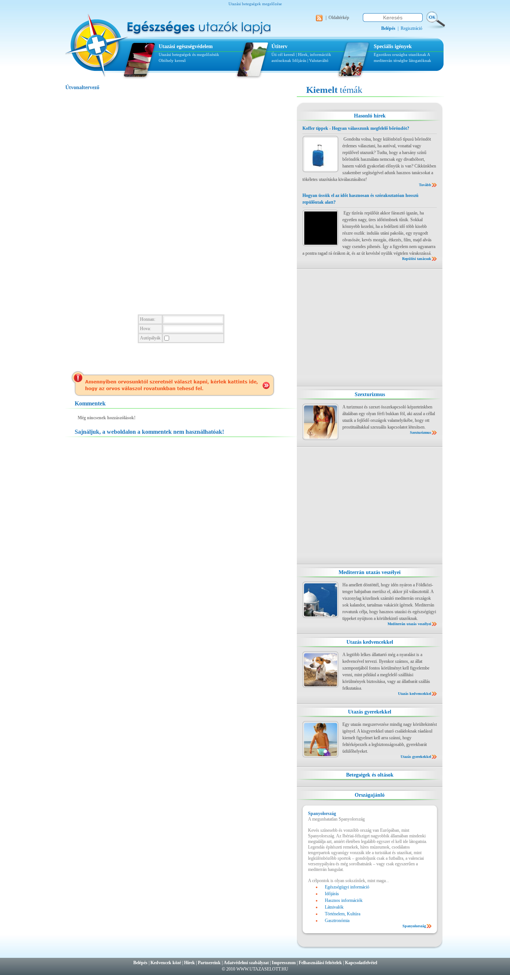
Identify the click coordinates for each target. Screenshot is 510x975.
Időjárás (299, 60)
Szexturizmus (370, 394)
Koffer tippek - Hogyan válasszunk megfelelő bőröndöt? (355, 128)
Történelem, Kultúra (342, 913)
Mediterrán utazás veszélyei (370, 572)
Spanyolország (414, 926)
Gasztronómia (337, 920)
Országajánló (370, 795)
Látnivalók (334, 907)
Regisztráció (411, 28)
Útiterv (279, 46)
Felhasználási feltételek (320, 962)
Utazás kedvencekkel (369, 642)
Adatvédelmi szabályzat (246, 962)
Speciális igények (393, 46)
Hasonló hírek (370, 116)
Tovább (425, 185)
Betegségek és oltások (370, 775)
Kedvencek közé (165, 962)
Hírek (189, 962)
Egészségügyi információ (347, 887)
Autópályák (150, 338)
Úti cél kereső (283, 54)
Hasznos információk (344, 900)
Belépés (140, 962)
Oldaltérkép (339, 17)
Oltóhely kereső (172, 60)
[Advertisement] (369, 327)
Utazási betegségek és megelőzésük (189, 54)
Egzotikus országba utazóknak (400, 54)
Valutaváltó (319, 60)
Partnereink (209, 962)
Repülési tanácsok (416, 259)
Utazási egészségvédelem (186, 46)
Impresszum (284, 962)
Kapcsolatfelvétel (361, 962)
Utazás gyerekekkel (369, 712)
